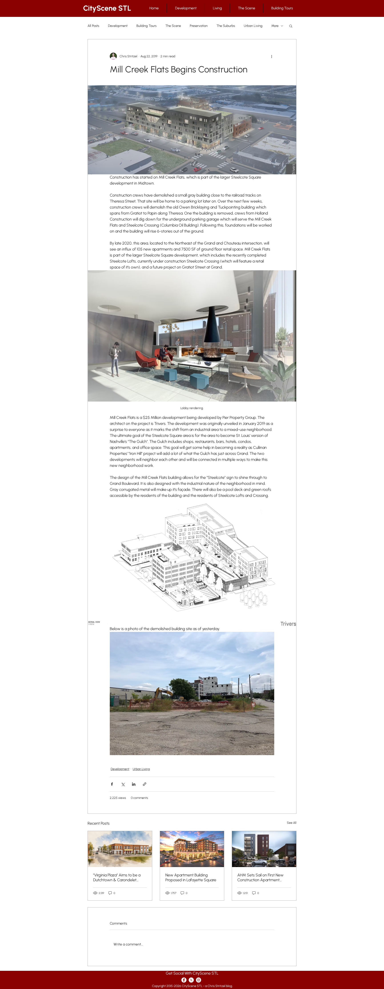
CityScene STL (107, 8)
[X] (191, 980)
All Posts (93, 26)
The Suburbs (225, 26)
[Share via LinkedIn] (134, 784)
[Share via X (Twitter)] (123, 784)
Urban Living (253, 26)
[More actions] (271, 56)
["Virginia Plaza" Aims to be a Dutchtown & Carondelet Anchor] (120, 849)
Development (118, 26)
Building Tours (146, 26)
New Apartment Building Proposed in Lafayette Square (190, 877)
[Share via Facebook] (112, 784)
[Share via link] (144, 784)
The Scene (173, 26)
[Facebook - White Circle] (183, 980)
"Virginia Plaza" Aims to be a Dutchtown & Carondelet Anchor (116, 877)
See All (291, 823)
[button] (291, 26)
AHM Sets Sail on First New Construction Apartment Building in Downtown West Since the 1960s (260, 877)
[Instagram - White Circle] (198, 980)
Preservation (199, 26)
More (274, 26)
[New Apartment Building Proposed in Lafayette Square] (192, 849)
